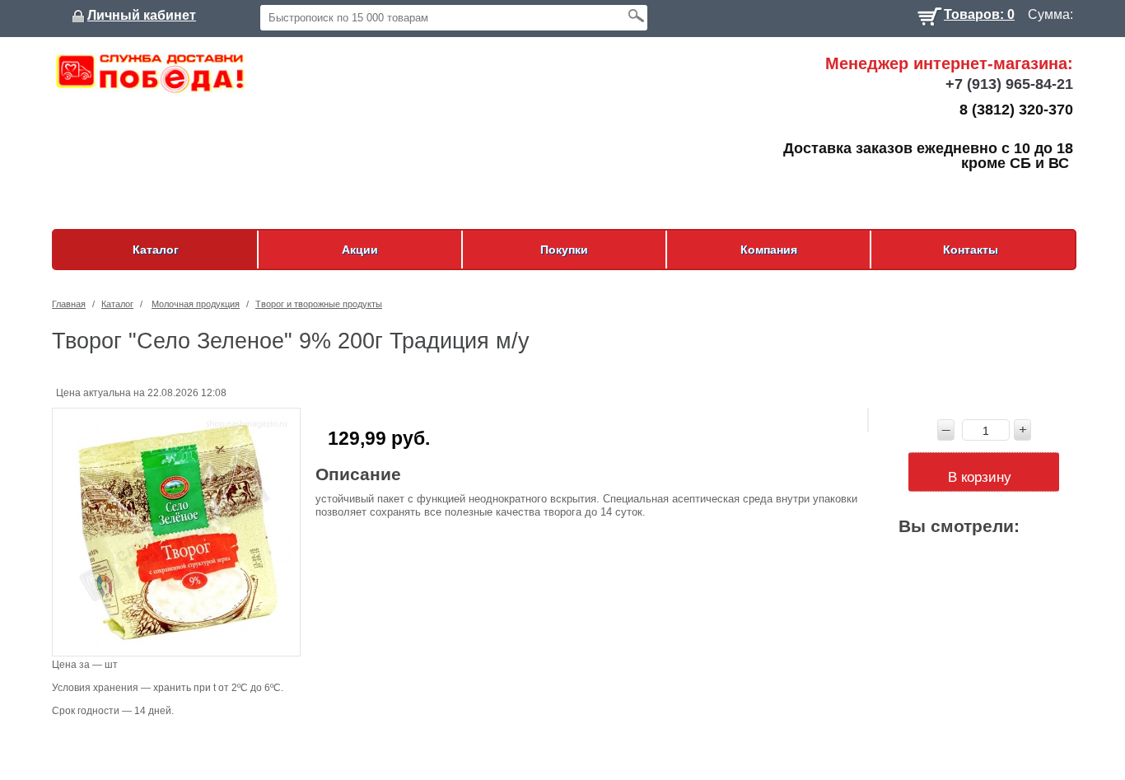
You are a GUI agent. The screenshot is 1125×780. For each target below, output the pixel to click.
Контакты (970, 249)
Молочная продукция (196, 304)
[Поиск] (636, 15)
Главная (69, 304)
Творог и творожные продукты (318, 304)
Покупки (564, 249)
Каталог (156, 249)
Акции (360, 249)
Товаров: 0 (979, 12)
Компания (768, 249)
